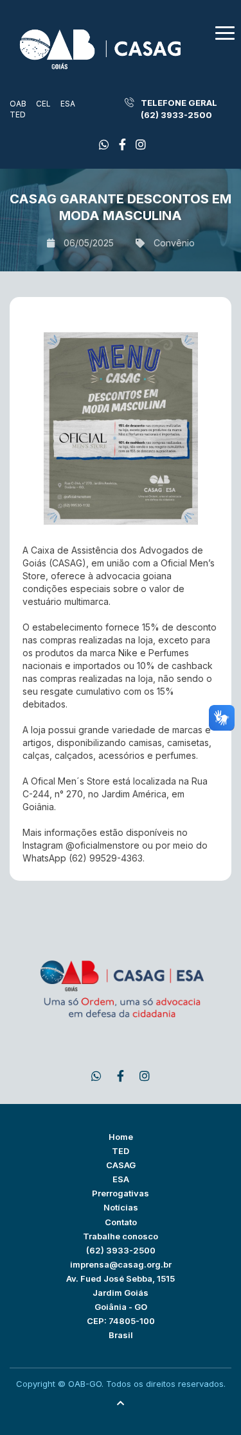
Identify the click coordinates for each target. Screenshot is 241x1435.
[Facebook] (104, 144)
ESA (67, 103)
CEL (43, 103)
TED (18, 114)
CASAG (121, 1165)
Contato (121, 1222)
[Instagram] (141, 144)
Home (121, 1137)
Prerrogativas (120, 1193)
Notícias (120, 1207)
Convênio (174, 242)
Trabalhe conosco (120, 1236)
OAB (18, 103)
